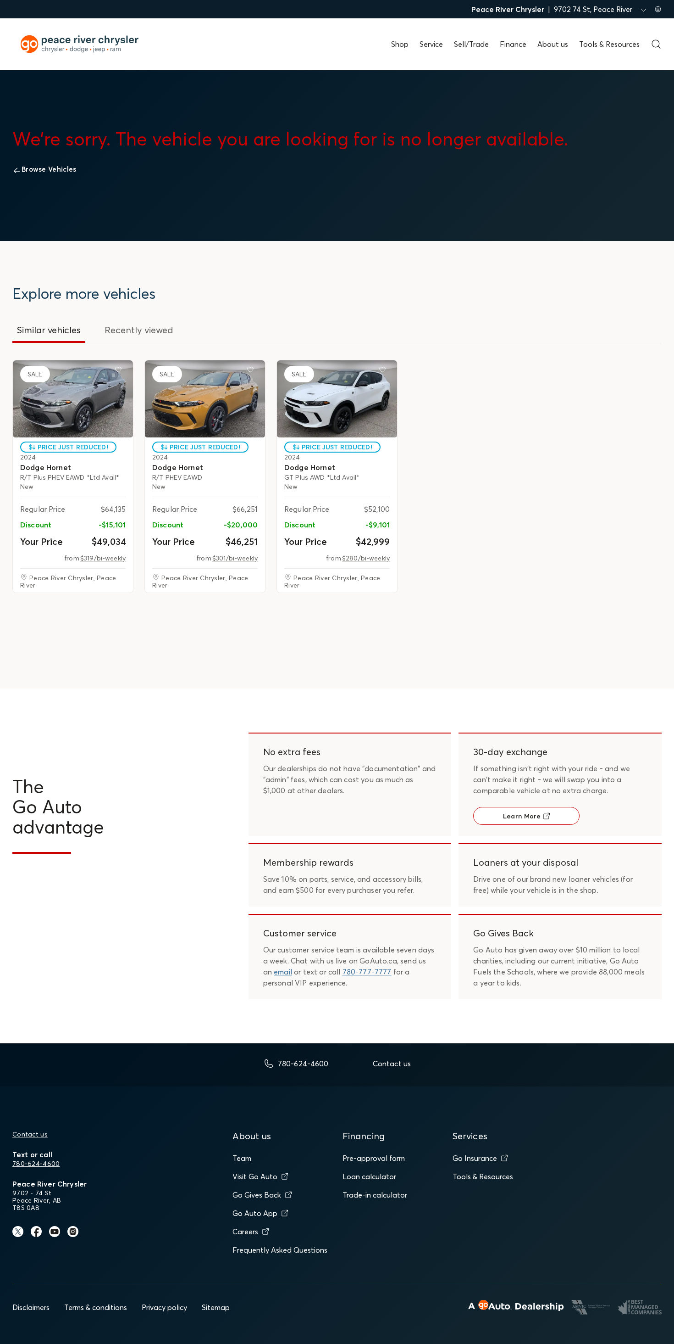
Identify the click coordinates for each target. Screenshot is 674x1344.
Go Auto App (254, 1213)
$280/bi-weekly (366, 558)
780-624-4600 (36, 1163)
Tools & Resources (609, 44)
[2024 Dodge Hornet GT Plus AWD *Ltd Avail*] (337, 398)
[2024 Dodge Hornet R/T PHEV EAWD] (205, 398)
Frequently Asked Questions (279, 1249)
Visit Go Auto (254, 1176)
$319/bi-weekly (103, 558)
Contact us (30, 1134)
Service (431, 44)
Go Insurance (475, 1158)
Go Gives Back (256, 1194)
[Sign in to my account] (658, 9)
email (283, 971)
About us (552, 44)
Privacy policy (164, 1307)
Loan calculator (369, 1176)
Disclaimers (31, 1307)
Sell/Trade (471, 44)
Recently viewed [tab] (139, 330)
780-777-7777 (367, 971)
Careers (245, 1231)
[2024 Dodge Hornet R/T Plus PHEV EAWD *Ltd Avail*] (73, 398)
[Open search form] (656, 44)
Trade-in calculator (375, 1194)
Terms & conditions (95, 1307)
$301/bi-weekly (235, 558)
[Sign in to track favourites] (120, 371)
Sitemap (216, 1307)
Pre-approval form (374, 1158)
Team (241, 1158)
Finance (513, 44)
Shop (400, 44)
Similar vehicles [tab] (49, 330)
